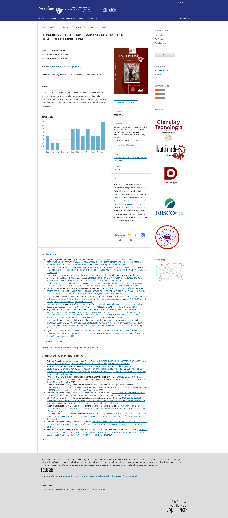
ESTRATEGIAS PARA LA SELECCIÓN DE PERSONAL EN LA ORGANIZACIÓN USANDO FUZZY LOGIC (97, 415)
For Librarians (160, 43)
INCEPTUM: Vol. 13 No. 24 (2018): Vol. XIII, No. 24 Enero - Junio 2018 (100, 363)
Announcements (67, 18)
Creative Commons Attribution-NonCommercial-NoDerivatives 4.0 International (129, 200)
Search (82, 18)
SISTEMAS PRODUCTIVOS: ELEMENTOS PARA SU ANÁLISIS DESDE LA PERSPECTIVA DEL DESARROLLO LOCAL (95, 268)
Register (180, 2)
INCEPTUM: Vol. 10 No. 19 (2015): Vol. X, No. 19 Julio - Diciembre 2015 (91, 317)
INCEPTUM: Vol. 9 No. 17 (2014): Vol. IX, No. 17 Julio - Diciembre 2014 (84, 435)
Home (43, 27)
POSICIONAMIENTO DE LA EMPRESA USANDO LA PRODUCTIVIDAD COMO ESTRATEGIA (93, 407)
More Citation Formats (125, 145)
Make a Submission (165, 55)
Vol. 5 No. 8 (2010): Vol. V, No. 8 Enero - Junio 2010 (79, 27)
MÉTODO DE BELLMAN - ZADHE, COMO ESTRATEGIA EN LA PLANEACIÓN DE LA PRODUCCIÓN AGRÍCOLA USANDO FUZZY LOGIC (97, 432)
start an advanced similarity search (69, 347)
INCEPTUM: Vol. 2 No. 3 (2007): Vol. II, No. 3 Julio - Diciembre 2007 (97, 264)
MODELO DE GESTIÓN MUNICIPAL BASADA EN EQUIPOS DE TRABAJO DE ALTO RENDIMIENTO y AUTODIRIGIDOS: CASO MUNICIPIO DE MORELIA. (96, 400)
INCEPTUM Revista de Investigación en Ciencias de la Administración (74, 489)
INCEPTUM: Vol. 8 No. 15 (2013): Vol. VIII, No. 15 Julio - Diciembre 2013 (88, 403)
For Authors (159, 39)
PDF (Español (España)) (127, 102)
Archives (52, 18)
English (158, 74)
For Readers (159, 35)
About (92, 18)
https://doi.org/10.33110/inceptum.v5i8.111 (65, 66)
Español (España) (162, 70)
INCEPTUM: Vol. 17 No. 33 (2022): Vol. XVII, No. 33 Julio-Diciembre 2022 (106, 307)
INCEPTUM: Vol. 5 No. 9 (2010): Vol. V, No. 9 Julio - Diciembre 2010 (108, 285)
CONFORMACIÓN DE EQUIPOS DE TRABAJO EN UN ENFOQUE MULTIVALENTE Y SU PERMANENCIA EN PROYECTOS (97, 387)
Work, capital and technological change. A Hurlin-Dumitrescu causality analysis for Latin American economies (94, 297)
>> (61, 341)
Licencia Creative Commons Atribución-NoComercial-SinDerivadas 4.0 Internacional (100, 476)
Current (40, 18)
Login (188, 2)
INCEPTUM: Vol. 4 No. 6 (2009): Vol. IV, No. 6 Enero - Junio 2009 (75, 390)
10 (57, 341)
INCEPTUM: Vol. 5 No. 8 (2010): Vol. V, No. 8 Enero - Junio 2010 (94, 280)
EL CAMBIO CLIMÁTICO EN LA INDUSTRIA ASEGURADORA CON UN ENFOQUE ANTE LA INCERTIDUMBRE (94, 378)
